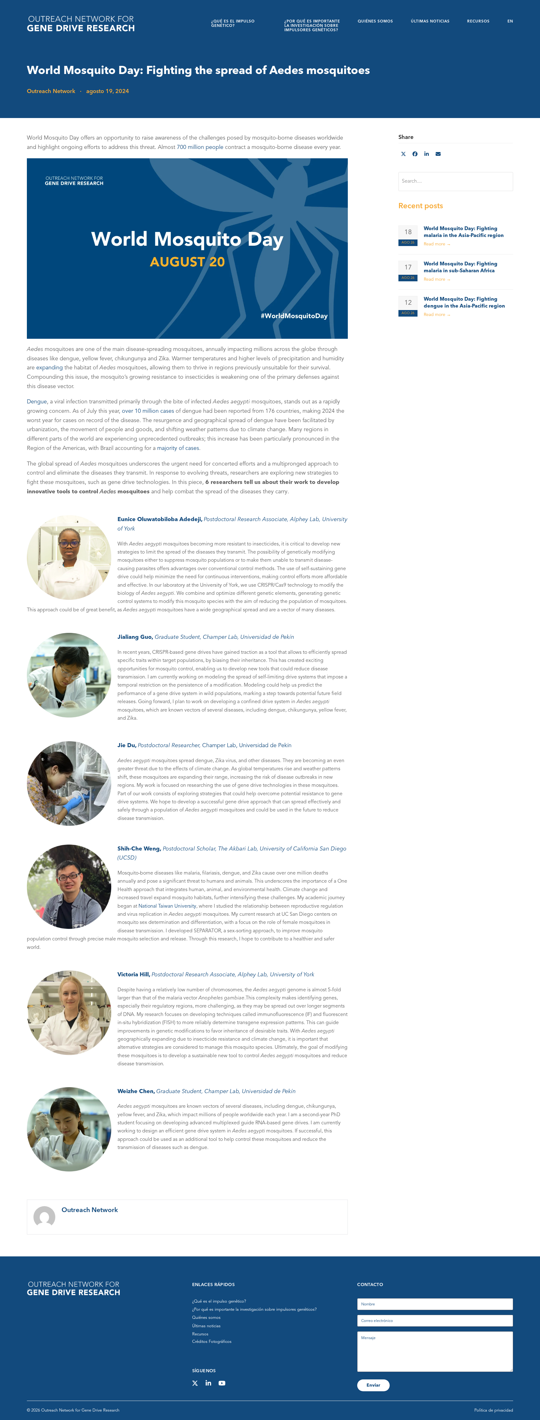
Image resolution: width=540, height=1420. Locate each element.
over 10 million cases (148, 411)
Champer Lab (220, 637)
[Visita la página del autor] (44, 1217)
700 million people (200, 147)
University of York (292, 975)
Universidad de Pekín (267, 637)
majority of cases (178, 448)
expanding (49, 368)
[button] (403, 155)
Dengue (37, 402)
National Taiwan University (167, 906)
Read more (437, 244)
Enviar (373, 1385)
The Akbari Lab (237, 849)
